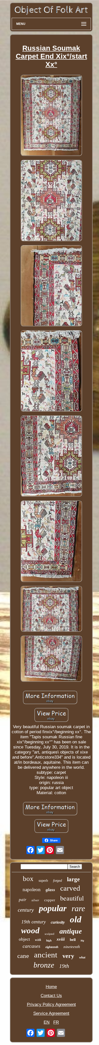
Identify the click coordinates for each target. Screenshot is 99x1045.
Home (51, 986)
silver (35, 900)
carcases (31, 946)
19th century (33, 921)
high (49, 940)
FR (56, 1022)
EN (47, 1022)
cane (23, 955)
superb (43, 881)
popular (53, 908)
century (26, 910)
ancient (45, 954)
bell (73, 940)
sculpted (49, 933)
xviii (61, 939)
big (82, 940)
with (38, 939)
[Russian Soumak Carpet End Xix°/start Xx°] (51, 115)
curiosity (58, 922)
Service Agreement (51, 1013)
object (24, 939)
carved (70, 888)
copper (49, 900)
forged (57, 881)
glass (50, 889)
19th (64, 966)
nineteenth (71, 946)
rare (78, 908)
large (73, 879)
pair (22, 899)
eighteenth (51, 947)
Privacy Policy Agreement (51, 1004)
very (68, 956)
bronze (44, 965)
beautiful (72, 898)
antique (70, 931)
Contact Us (51, 995)
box (28, 879)
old (75, 919)
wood (30, 930)
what (82, 957)
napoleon (32, 889)
